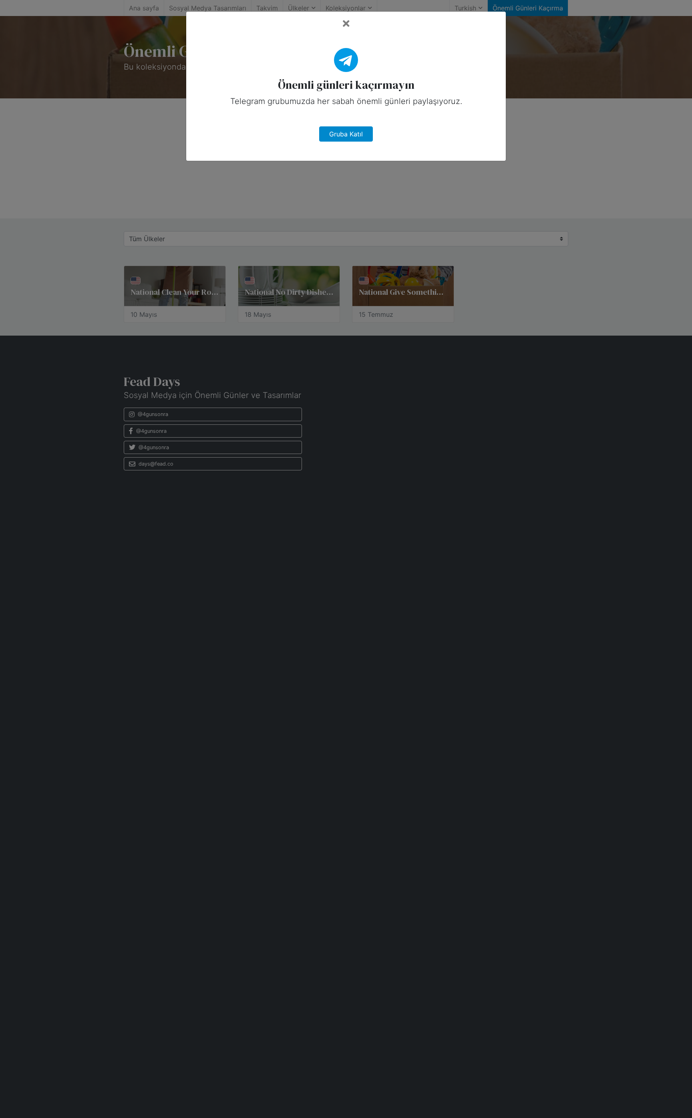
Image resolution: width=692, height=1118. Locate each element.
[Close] (346, 24)
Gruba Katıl (346, 134)
